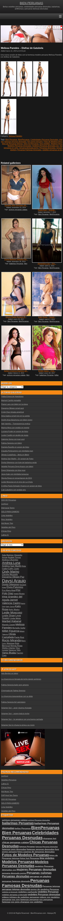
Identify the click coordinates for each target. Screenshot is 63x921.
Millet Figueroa (10, 630)
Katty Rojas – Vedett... (47, 317)
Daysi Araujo (14, 580)
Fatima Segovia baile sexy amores (15, 685)
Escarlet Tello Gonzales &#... (16, 205)
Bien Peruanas (11, 140)
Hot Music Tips (7, 523)
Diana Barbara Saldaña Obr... (16, 259)
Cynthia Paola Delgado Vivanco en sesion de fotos (21, 486)
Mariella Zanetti (8, 625)
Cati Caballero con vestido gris (13, 490)
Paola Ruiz (19, 637)
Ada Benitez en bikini (9, 673)
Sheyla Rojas (16, 646)
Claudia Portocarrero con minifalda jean (17, 451)
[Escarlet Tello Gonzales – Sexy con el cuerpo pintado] (16, 184)
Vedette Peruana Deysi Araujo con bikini (17, 467)
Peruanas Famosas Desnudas (29, 150)
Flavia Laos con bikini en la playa (14, 404)
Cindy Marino (10, 571)
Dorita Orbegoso (10, 584)
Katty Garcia (10, 606)
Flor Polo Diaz (11, 592)
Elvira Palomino (15, 587)
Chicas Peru (6, 531)
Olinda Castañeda (9, 636)
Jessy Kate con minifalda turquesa (15, 474)
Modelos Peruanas (18, 862)
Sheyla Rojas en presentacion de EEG (16, 478)
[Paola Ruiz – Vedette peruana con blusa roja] (47, 187)
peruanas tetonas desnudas (16, 889)
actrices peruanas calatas (18, 209)
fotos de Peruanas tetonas (12, 144)
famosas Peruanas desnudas (46, 847)
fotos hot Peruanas (31, 144)
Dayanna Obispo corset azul (12, 408)
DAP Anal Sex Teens (9, 795)
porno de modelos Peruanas (45, 889)
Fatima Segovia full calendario (13, 702)
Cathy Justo (13, 568)
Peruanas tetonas (51, 886)
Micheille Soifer (18, 628)
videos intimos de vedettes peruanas (20, 897)
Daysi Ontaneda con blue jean (13, 470)
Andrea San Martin (12, 566)
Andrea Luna (11, 563)
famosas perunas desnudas (15, 142)
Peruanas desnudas (47, 148)
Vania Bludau (9, 652)
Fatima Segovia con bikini (11, 443)
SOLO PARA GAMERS (10, 512)
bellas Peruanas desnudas (46, 376)
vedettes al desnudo (10, 892)
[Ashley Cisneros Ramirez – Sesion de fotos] (16, 347)
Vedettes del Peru (8, 527)
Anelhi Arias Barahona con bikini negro (16, 420)
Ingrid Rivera (19, 594)
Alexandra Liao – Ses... (47, 264)
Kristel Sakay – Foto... (47, 371)
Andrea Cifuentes (10, 560)
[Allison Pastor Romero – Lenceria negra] (16, 294)
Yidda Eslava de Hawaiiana (12, 397)
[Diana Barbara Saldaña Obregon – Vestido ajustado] (16, 238)
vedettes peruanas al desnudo (14, 895)
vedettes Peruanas (48, 892)
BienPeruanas (24, 140)
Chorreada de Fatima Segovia (13, 691)
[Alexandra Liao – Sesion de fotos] (47, 240)
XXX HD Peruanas (8, 500)
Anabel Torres (14, 557)
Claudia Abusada (10, 574)
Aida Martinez (8, 555)
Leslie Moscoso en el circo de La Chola (17, 482)
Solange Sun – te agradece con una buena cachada (22, 719)
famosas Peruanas (27, 847)
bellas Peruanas (23, 828)
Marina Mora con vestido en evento (15, 428)
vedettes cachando (27, 892)
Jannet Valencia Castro (11, 601)
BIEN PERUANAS (31, 3)
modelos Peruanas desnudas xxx (45, 146)
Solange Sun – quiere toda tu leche (15, 714)
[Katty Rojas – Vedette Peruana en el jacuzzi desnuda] (47, 294)
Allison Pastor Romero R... (16, 317)
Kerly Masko (14, 609)
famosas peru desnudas (14, 849)
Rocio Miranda (11, 640)
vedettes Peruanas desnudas (44, 894)
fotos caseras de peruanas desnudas (36, 852)
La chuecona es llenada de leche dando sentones (21, 679)
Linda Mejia (15, 618)
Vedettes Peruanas (8, 780)
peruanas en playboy (40, 876)
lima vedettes (45, 144)
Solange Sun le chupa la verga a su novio (18, 725)
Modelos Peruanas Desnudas (19, 146)
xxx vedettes (36, 902)
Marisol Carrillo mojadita (11, 401)
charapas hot (49, 838)
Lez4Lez (4, 504)
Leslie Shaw (8, 615)
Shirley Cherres (8, 648)
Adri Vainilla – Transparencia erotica (15, 424)
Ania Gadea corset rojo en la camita (15, 416)
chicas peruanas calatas (15, 842)
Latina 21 (5, 535)
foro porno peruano (35, 142)
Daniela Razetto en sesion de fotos (15, 447)
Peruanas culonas (39, 873)
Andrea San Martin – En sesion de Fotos (17, 459)
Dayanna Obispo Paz (13, 577)
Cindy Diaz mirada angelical (12, 412)
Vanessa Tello (15, 650)
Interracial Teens (8, 508)
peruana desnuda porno (29, 148)
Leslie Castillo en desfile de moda (14, 435)
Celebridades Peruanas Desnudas (44, 140)
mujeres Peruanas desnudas (36, 869)
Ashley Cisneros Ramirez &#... (16, 371)
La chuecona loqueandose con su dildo (17, 696)
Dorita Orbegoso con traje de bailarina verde (19, 463)
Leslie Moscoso (12, 612)
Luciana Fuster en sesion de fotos (14, 432)
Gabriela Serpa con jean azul (13, 439)
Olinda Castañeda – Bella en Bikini (15, 455)
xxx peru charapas (20, 902)
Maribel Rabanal (11, 621)
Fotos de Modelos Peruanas (25, 855)
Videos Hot (10, 669)
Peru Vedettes (6, 520)
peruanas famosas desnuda (16, 881)
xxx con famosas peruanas (25, 899)
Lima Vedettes (7, 516)
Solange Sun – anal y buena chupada (16, 708)
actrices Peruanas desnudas (39, 820)
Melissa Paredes (15, 136)
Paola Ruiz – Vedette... (47, 210)
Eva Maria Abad (9, 590)
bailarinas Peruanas (16, 263)
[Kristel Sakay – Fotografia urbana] (47, 347)
